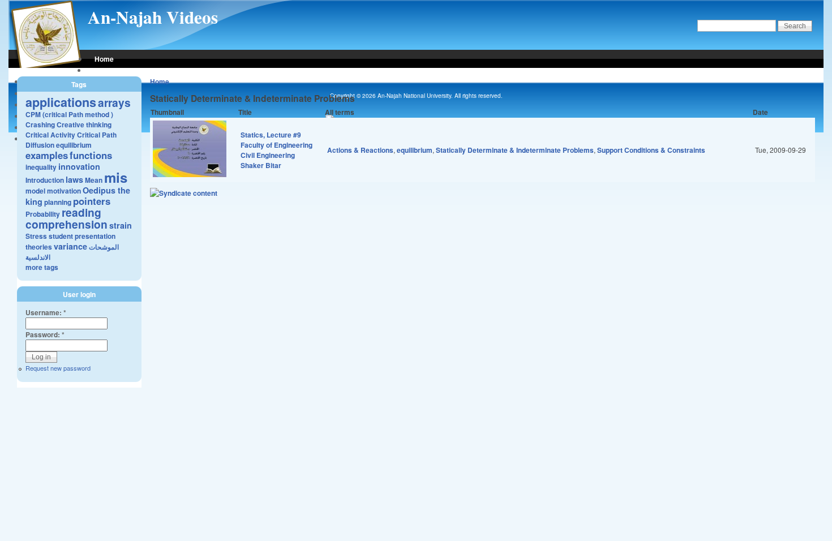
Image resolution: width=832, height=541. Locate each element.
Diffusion (39, 145)
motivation (64, 191)
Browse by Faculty (125, 70)
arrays (114, 102)
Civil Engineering (268, 155)
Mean (93, 180)
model (35, 191)
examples (46, 155)
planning (57, 202)
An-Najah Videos (153, 17)
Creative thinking (84, 124)
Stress (36, 236)
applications (60, 102)
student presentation (82, 236)
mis (115, 177)
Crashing (40, 124)
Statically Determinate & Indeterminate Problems (515, 150)
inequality (41, 167)
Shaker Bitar (261, 165)
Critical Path (97, 135)
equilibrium (414, 150)
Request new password (58, 367)
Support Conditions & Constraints (651, 150)
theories (38, 247)
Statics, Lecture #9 (271, 135)
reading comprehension (66, 218)
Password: (45, 334)
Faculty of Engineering (276, 145)
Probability (42, 214)
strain (120, 225)
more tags (41, 267)
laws (74, 179)
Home (104, 59)
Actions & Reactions (360, 150)
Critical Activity (50, 135)
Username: (45, 312)
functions (91, 155)
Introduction (44, 180)
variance (70, 246)
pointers (91, 201)
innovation (79, 166)
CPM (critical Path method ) (69, 114)
